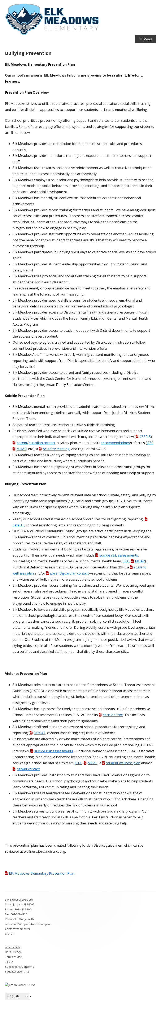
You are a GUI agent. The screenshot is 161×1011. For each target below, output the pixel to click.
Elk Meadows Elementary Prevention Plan (41, 873)
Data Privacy (13, 952)
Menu (147, 39)
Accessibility (12, 947)
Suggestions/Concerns (19, 967)
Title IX (9, 962)
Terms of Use (13, 957)
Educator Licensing (17, 971)
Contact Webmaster (17, 929)
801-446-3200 (23, 909)
